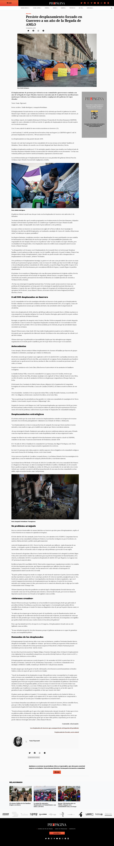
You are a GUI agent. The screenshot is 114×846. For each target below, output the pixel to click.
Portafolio (72, 8)
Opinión (47, 8)
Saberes (63, 8)
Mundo (54, 8)
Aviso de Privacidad (61, 828)
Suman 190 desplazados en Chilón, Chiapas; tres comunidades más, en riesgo (67, 804)
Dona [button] (10, 3)
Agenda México (25, 8)
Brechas (28, 13)
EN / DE (80, 8)
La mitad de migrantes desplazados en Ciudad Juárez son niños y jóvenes (45, 804)
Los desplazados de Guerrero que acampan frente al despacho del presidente (54, 728)
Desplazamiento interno (33, 757)
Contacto (72, 828)
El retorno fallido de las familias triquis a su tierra (20, 804)
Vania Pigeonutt (34, 741)
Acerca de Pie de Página (45, 828)
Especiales (89, 8)
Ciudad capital (36, 8)
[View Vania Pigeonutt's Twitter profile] (26, 741)
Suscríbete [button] (57, 833)
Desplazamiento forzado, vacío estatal (66, 732)
